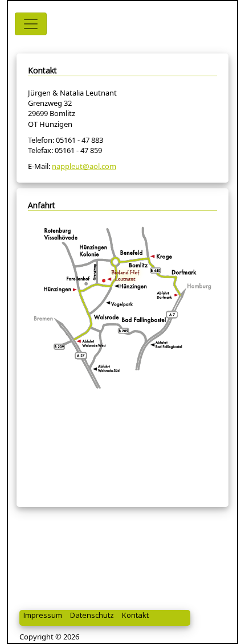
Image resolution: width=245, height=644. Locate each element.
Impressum (42, 615)
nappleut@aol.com (84, 166)
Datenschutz (92, 615)
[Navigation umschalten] (31, 24)
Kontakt (135, 615)
